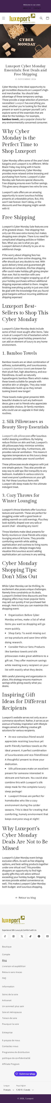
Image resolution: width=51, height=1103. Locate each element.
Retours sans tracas (12, 972)
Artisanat (6, 1000)
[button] (3, 18)
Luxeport (30, 1099)
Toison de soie (9, 1018)
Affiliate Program (10, 1064)
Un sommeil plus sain (13, 1006)
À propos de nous (11, 1040)
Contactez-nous (10, 1046)
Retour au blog (27, 897)
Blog (4, 960)
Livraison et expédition (14, 966)
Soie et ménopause (12, 1012)
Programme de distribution (16, 1052)
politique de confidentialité (16, 1058)
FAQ (4, 978)
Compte (6, 954)
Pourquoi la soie (10, 1024)
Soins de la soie (10, 994)
